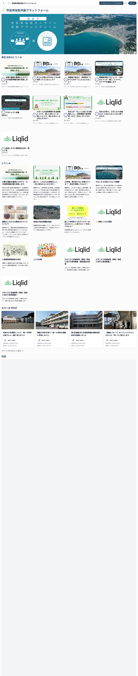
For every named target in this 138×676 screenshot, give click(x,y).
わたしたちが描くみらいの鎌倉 (108, 182)
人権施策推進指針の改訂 (11, 259)
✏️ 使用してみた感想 (104, 221)
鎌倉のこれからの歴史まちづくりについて (15, 222)
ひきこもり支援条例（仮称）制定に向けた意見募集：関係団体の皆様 (77, 261)
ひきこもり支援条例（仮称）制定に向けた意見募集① (15, 293)
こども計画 (37, 259)
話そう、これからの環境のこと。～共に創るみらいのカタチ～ (46, 183)
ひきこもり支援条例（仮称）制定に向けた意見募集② (108, 260)
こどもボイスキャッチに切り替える (111, 3)
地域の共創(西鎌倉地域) (42, 221)
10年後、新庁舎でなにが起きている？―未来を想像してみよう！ (77, 183)
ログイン (132, 3)
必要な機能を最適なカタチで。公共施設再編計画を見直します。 (15, 183)
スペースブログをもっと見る (11, 351)
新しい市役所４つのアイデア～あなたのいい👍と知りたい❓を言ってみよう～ (78, 223)
